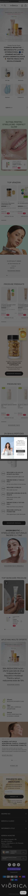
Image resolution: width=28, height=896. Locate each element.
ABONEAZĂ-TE (20, 451)
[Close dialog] (26, 438)
